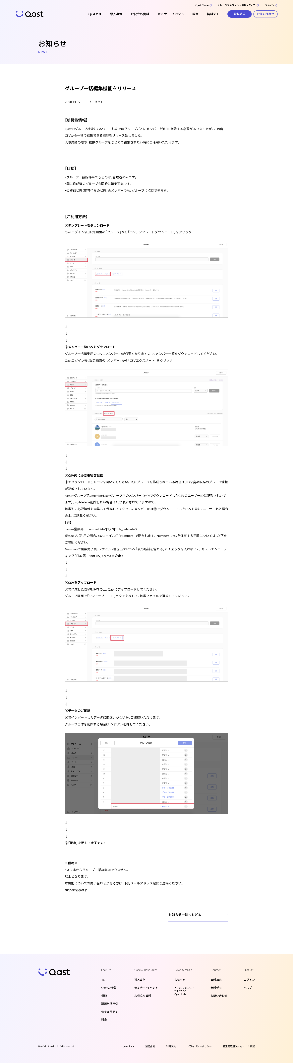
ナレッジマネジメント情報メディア (236, 5)
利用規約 (171, 1046)
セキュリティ (109, 1011)
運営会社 (150, 1046)
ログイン (269, 5)
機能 (104, 995)
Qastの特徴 (108, 987)
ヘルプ (248, 987)
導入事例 (116, 14)
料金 (195, 14)
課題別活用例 (109, 1003)
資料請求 (239, 14)
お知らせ (180, 979)
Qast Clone (201, 5)
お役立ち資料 (140, 14)
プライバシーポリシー (199, 1046)
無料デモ (213, 14)
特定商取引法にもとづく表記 (239, 1046)
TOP (104, 979)
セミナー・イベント (171, 14)
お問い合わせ (265, 14)
